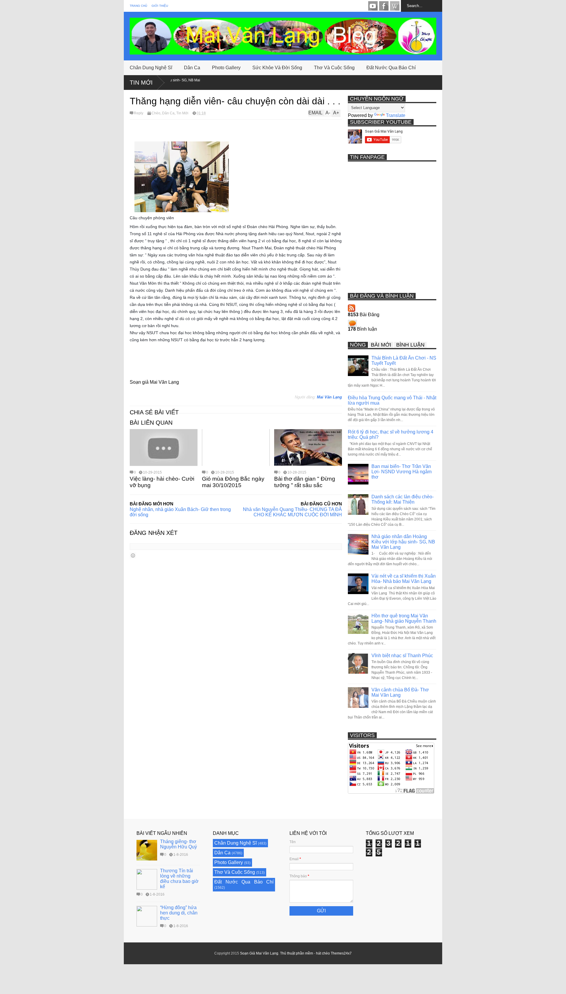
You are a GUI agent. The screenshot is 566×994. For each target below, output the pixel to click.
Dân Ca (192, 67)
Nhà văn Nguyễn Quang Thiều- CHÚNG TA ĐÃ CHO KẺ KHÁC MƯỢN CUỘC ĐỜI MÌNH (292, 512)
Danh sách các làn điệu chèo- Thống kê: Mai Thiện (402, 499)
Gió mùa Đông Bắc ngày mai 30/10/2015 (233, 482)
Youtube (373, 6)
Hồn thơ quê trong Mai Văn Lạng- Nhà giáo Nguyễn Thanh (403, 618)
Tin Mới (141, 82)
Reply (138, 113)
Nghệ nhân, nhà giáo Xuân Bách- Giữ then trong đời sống (180, 512)
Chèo (156, 113)
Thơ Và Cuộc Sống (334, 67)
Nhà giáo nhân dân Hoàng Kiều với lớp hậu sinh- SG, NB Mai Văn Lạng (403, 542)
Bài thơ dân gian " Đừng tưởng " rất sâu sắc (304, 482)
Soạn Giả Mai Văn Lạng (259, 953)
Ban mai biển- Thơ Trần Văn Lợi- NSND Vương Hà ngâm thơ (401, 471)
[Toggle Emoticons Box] (133, 555)
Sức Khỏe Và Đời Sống (277, 67)
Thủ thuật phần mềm (296, 953)
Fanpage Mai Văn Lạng (384, 6)
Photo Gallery (226, 67)
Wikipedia (394, 6)
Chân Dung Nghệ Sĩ (151, 67)
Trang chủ (138, 5)
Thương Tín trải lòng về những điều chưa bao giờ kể (179, 878)
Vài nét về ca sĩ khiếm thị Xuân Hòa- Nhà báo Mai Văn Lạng (403, 578)
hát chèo (323, 953)
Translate (395, 115)
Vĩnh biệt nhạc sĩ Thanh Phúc (402, 655)
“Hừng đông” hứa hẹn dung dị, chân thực (179, 913)
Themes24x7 (341, 953)
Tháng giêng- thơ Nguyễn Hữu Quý (178, 844)
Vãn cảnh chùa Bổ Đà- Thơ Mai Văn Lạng (400, 692)
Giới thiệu (160, 5)
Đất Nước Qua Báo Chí (391, 67)
